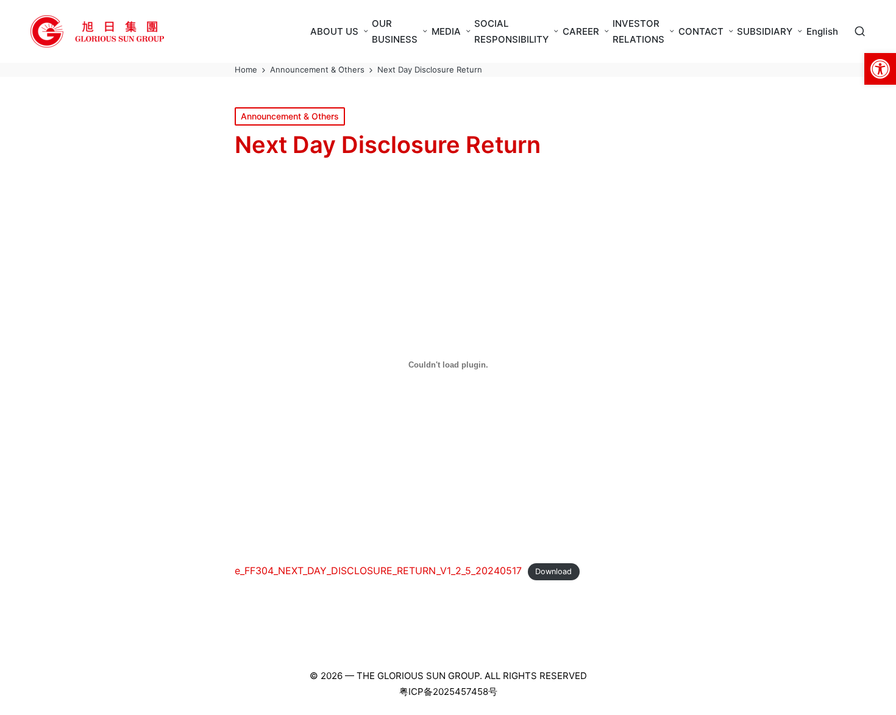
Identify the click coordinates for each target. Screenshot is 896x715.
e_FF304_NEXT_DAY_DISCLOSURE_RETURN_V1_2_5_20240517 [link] (378, 570)
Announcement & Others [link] (290, 116)
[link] (880, 69)
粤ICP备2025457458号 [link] (448, 691)
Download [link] (553, 571)
